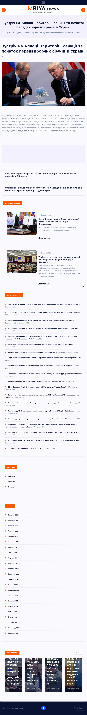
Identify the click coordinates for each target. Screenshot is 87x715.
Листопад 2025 (14, 563)
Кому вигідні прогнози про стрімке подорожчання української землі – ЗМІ (38, 419)
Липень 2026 (13, 520)
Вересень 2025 (14, 574)
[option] (13, 675)
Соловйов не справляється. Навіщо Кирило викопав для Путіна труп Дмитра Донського (44, 374)
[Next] (80, 652)
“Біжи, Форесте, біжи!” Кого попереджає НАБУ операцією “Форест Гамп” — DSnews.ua (41, 387)
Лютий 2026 (12, 547)
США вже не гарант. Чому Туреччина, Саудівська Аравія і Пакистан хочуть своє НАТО (43, 432)
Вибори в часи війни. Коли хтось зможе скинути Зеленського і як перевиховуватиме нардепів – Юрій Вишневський (53, 662)
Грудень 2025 (13, 558)
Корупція (11, 476)
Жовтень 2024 (13, 633)
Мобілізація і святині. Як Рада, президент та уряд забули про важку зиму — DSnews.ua (42, 328)
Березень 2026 (13, 542)
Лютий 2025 (12, 612)
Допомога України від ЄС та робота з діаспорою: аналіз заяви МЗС (35, 381)
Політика (5, 57)
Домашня (10, 33)
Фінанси (11, 487)
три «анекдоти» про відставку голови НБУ (25, 448)
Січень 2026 (12, 552)
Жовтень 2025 (13, 569)
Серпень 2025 (13, 579)
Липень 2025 (13, 585)
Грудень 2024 (13, 622)
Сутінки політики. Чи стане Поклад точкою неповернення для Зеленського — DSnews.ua (43, 403)
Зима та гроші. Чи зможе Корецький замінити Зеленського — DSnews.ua (36, 352)
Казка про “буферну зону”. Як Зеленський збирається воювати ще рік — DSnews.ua (41, 344)
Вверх (81, 708)
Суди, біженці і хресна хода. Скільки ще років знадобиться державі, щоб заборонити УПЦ (44, 358)
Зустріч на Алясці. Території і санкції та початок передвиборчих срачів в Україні (48, 33)
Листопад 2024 (14, 628)
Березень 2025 (13, 606)
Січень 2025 (12, 617)
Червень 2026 (13, 526)
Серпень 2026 (13, 515)
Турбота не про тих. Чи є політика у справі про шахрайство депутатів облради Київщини (44, 312)
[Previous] (76, 652)
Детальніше (44, 238)
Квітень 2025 (13, 601)
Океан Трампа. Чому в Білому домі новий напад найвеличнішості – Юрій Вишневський (43, 304)
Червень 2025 (13, 590)
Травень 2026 (13, 531)
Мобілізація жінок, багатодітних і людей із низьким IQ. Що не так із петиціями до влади (43, 440)
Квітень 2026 (13, 536)
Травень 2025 (13, 595)
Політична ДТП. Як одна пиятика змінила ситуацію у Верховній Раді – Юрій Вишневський (44, 411)
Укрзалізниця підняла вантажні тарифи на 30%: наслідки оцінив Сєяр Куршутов (40, 365)
